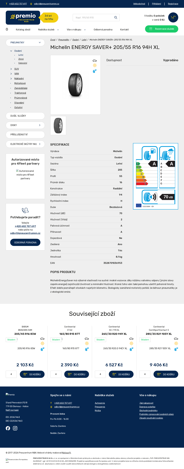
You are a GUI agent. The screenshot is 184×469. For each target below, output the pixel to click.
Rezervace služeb (164, 29)
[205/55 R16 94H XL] (75, 85)
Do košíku (35, 374)
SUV (16, 69)
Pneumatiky (17, 42)
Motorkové (20, 83)
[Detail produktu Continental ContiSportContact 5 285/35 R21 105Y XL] (158, 348)
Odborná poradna (103, 29)
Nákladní (19, 78)
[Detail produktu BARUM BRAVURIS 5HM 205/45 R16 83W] (25, 348)
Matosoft (66, 453)
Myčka (98, 410)
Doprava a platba (147, 407)
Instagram (15, 428)
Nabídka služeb (46, 29)
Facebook (8, 428)
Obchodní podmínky (148, 410)
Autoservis (100, 403)
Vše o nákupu (74, 29)
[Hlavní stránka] (23, 18)
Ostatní (18, 107)
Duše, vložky (18, 115)
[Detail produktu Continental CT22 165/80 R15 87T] (69, 348)
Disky (13, 125)
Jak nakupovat (146, 403)
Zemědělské (20, 88)
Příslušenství (18, 134)
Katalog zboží (23, 29)
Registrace (173, 4)
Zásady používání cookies (151, 418)
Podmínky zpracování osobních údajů (156, 414)
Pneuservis (100, 407)
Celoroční (22, 63)
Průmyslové (20, 97)
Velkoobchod (139, 4)
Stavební (19, 102)
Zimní (21, 59)
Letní (20, 55)
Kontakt (124, 29)
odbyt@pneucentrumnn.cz (46, 4)
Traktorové (20, 93)
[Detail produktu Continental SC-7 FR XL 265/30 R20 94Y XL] (114, 348)
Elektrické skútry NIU (23, 144)
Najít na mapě (12, 410)
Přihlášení (156, 4)
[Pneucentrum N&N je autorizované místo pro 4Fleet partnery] (25, 178)
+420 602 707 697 (18, 4)
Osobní (18, 51)
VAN (16, 73)
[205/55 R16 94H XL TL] (58, 125)
